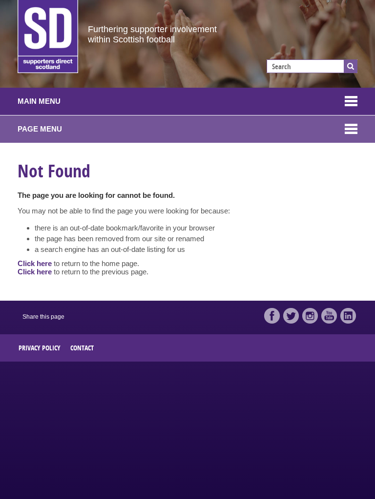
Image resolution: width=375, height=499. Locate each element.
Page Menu (40, 129)
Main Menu (39, 101)
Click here (35, 263)
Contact (82, 347)
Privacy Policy (40, 347)
